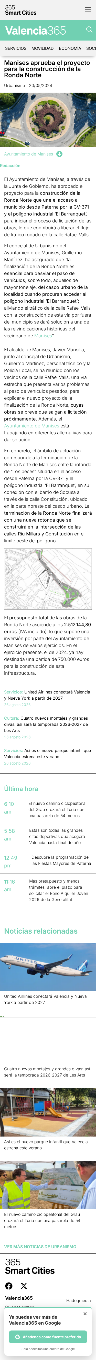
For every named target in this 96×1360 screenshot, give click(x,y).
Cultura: (11, 718)
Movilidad (42, 48)
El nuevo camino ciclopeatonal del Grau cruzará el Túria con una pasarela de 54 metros (42, 1220)
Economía (70, 48)
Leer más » (12, 1009)
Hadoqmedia (78, 1300)
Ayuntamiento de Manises (28, 153)
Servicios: (13, 691)
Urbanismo (14, 85)
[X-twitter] (24, 1286)
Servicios (15, 48)
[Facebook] (9, 1286)
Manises (43, 335)
